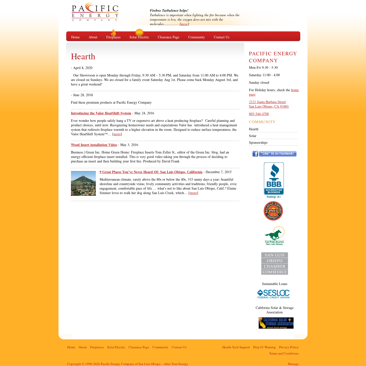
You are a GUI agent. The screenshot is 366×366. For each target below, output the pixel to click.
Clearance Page (168, 37)
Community (196, 37)
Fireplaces (113, 37)
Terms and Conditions (284, 353)
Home (75, 37)
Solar (252, 135)
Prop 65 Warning (264, 347)
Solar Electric (139, 37)
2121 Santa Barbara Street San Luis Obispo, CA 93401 (269, 104)
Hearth (253, 129)
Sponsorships (258, 142)
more (184, 23)
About (93, 37)
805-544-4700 (259, 113)
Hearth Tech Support (236, 347)
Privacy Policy (289, 347)
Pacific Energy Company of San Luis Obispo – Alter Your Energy (103, 16)
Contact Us (221, 37)
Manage (293, 364)
